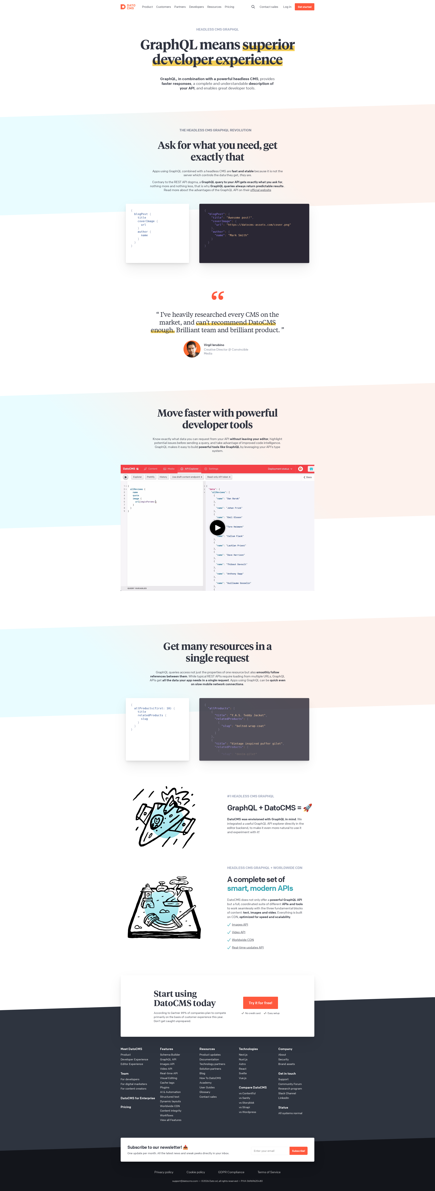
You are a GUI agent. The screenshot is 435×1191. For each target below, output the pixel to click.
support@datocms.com (185, 1180)
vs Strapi (244, 1107)
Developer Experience (134, 1059)
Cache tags (167, 1082)
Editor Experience (132, 1064)
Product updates (210, 1054)
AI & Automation (170, 1092)
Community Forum (290, 1084)
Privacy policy (163, 1172)
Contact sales (269, 6)
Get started (304, 6)
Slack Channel (287, 1093)
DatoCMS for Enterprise (138, 1098)
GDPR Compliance (231, 1172)
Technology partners (212, 1064)
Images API (167, 1064)
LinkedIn (283, 1098)
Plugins (164, 1087)
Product (126, 1054)
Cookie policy (196, 1172)
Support (283, 1079)
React (242, 1068)
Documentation (209, 1059)
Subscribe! (298, 1150)
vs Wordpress (247, 1112)
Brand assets (286, 1064)
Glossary (204, 1092)
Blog (202, 1073)
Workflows (166, 1115)
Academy (205, 1082)
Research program (290, 1088)
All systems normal (290, 1113)
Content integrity (170, 1110)
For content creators (133, 1088)
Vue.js (242, 1078)
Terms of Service (269, 1172)
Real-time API (169, 1073)
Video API (166, 1068)
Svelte (243, 1073)
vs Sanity (244, 1098)
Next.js (243, 1054)
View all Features (170, 1120)
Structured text (169, 1096)
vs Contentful (247, 1093)
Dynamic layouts (170, 1101)
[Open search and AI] (253, 7)
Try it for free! (260, 1003)
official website (260, 190)
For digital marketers (134, 1084)
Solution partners (210, 1068)
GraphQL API (168, 1059)
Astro (242, 1064)
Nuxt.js (243, 1059)
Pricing (126, 1107)
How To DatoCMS (210, 1078)
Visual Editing (168, 1078)
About (282, 1054)
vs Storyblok (246, 1102)
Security (283, 1059)
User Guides (207, 1087)
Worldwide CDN (170, 1106)
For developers (130, 1079)
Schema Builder (170, 1054)
